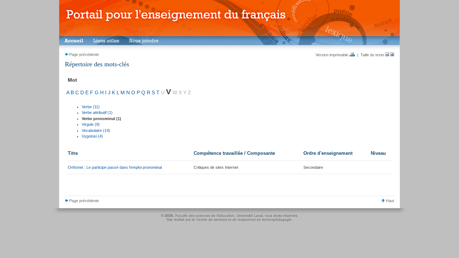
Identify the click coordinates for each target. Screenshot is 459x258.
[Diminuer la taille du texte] (387, 55)
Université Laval (250, 216)
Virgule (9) (91, 124)
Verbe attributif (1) (97, 112)
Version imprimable (332, 55)
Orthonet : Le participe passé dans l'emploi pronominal (115, 167)
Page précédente (83, 54)
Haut (389, 201)
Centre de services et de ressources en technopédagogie (244, 219)
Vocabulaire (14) (96, 130)
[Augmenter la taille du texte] (392, 55)
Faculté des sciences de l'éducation (205, 216)
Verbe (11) (91, 107)
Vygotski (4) (92, 136)
